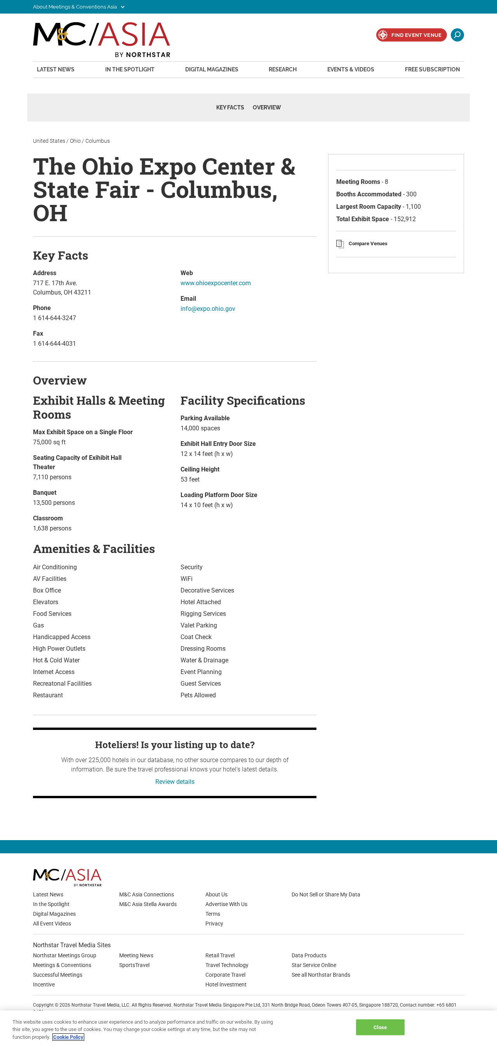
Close (380, 1027)
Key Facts (230, 107)
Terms (212, 914)
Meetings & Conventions (62, 965)
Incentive (44, 984)
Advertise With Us (226, 904)
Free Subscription (432, 69)
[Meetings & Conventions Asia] (83, 877)
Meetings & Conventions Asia (101, 40)
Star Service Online (314, 965)
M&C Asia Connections (146, 894)
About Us (216, 894)
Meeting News (136, 955)
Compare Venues (368, 243)
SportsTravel (134, 965)
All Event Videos (52, 923)
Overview (267, 107)
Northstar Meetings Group (64, 955)
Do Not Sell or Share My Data (326, 894)
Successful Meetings (57, 975)
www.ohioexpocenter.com (216, 283)
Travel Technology (226, 965)
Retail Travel (220, 955)
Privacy (214, 923)
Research (283, 69)
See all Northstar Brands (321, 975)
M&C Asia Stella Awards (148, 904)
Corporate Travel (225, 975)
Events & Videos (350, 69)
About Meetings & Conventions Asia (75, 7)
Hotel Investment (226, 984)
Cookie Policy (68, 1037)
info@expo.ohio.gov (208, 308)
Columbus (97, 141)
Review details (175, 781)
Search (457, 35)
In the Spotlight (130, 69)
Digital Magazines (211, 69)
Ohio (75, 141)
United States (49, 141)
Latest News (56, 69)
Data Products (309, 955)
